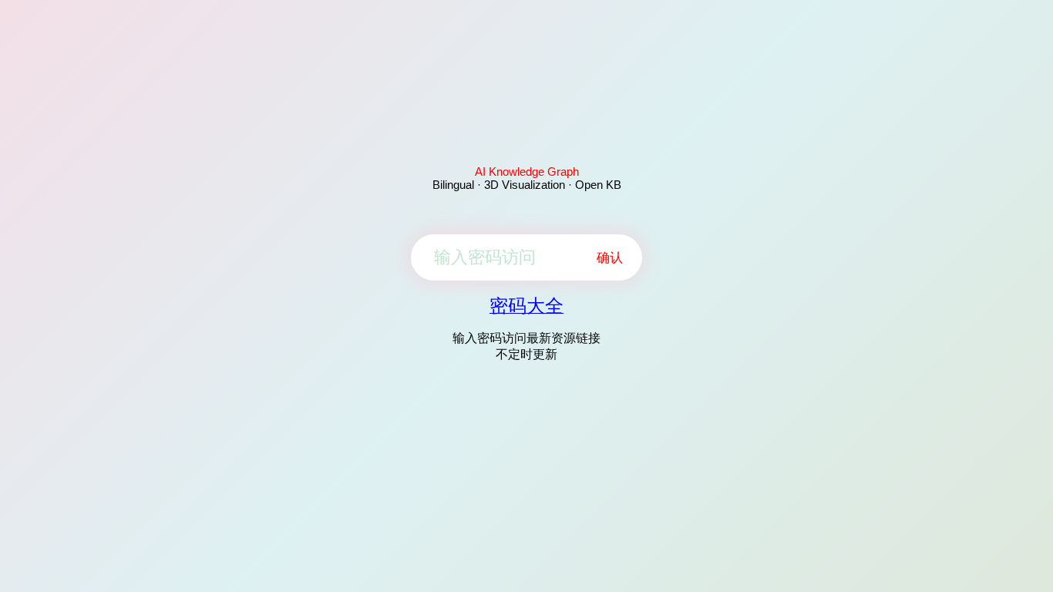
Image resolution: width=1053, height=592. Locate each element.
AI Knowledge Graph (527, 171)
